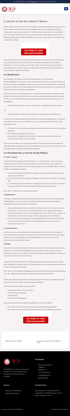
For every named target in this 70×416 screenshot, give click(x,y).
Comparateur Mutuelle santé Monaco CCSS (48, 341)
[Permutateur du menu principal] (66, 8)
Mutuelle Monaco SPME (13, 341)
